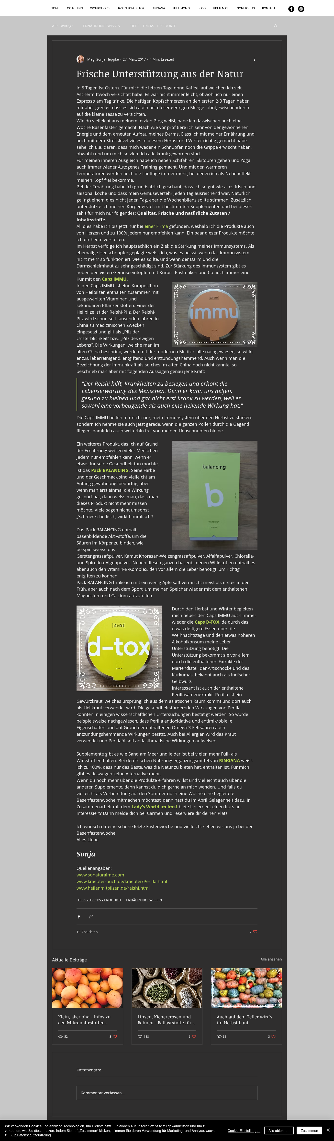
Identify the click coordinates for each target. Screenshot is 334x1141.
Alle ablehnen (278, 1130)
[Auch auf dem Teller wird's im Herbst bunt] (246, 988)
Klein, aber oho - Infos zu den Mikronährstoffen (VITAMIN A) (84, 1019)
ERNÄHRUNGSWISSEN (101, 25)
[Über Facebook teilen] (79, 916)
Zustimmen (309, 1130)
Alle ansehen (271, 959)
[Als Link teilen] (91, 916)
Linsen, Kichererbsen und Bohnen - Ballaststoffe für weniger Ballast (164, 1019)
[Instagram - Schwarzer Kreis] (301, 9)
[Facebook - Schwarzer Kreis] (291, 9)
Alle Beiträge (62, 25)
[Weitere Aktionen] (254, 59)
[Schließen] (328, 1130)
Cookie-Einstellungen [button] (244, 1130)
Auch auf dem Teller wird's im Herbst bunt (244, 1019)
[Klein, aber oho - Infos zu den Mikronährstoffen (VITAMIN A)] (87, 988)
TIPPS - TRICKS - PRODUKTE (153, 25)
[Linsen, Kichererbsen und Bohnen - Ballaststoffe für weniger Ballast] (167, 988)
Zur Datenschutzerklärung (31, 1134)
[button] (275, 26)
